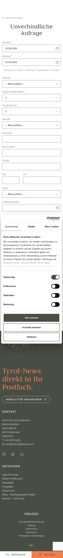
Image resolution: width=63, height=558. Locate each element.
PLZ (4, 174)
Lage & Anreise (10, 474)
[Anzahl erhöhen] (57, 97)
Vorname (7, 133)
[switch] (55, 286)
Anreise (6, 42)
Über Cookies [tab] (52, 226)
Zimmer (6, 77)
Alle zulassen (31, 317)
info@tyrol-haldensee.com (19, 444)
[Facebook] (12, 454)
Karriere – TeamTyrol (13, 498)
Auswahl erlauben (31, 327)
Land (5, 188)
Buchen (50, 554)
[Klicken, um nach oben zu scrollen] (3, 545)
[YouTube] (22, 454)
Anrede (6, 119)
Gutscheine (8, 490)
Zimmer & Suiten (14, 17)
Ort (24, 174)
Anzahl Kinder (9, 105)
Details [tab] (31, 226)
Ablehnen (31, 337)
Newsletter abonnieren (24, 399)
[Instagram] (3, 454)
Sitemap (31, 525)
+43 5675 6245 (13, 440)
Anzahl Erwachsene (12, 91)
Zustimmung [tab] (11, 226)
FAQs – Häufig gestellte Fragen (18, 494)
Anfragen (18, 554)
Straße (5, 160)
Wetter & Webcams (12, 478)
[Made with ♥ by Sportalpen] (31, 544)
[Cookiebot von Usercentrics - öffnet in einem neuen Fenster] (47, 218)
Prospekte (7, 486)
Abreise (6, 56)
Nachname (8, 146)
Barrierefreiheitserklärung (31, 521)
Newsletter (8, 482)
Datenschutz (31, 528)
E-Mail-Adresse (10, 201)
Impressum (31, 532)
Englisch (31, 513)
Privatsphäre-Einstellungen (31, 535)
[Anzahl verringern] (51, 97)
